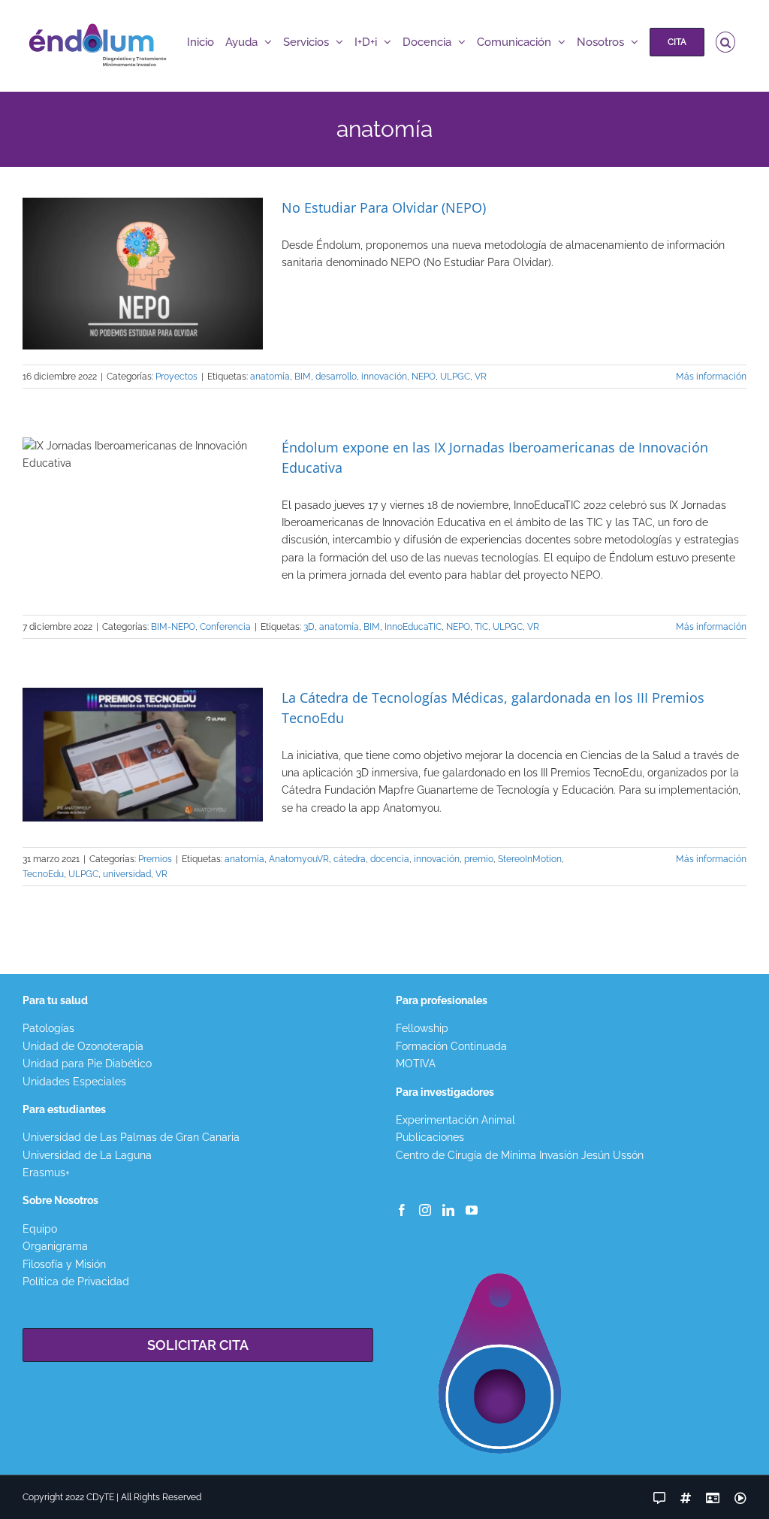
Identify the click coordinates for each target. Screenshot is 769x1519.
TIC (481, 627)
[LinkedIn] (448, 1210)
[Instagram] (425, 1210)
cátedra (349, 859)
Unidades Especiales (74, 1082)
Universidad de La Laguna (87, 1155)
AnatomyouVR (299, 859)
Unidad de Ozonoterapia (83, 1046)
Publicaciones (430, 1137)
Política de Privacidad (76, 1281)
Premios (155, 859)
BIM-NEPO (173, 627)
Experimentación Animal (455, 1120)
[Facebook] (402, 1210)
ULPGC (455, 376)
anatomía (270, 376)
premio (478, 859)
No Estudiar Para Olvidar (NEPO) (384, 207)
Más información (711, 376)
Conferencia (225, 627)
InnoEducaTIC (413, 627)
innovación (384, 376)
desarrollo (336, 376)
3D (309, 627)
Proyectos (176, 376)
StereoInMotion (530, 859)
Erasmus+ (46, 1172)
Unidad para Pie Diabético (87, 1064)
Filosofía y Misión (64, 1264)
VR (481, 376)
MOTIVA (416, 1064)
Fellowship (422, 1028)
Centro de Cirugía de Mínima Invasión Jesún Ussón (520, 1155)
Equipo (40, 1229)
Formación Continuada (451, 1046)
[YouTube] (472, 1210)
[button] (726, 42)
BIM (302, 376)
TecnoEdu (43, 874)
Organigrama (55, 1246)
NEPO (424, 376)
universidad (127, 874)
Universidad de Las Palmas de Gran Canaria (131, 1137)
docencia (389, 859)
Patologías (48, 1028)
